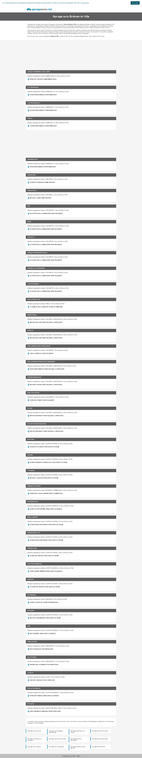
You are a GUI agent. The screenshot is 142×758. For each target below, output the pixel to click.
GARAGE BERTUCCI (33, 532)
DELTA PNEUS (32, 657)
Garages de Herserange (100, 738)
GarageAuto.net (31, 24)
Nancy (90, 36)
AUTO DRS (30, 439)
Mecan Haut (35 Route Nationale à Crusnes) (78, 27)
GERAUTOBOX (32, 315)
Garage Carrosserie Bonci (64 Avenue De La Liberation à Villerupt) (43, 32)
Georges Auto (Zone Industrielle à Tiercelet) (57, 27)
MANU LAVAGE (32, 641)
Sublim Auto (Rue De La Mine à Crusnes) (100, 27)
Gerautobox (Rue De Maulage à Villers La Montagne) (76, 33)
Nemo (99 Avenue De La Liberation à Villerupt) (75, 30)
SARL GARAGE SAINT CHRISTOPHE (38, 346)
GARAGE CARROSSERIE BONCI (37, 252)
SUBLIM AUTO (32, 190)
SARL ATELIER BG (33, 392)
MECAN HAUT (31, 175)
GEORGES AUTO (32, 159)
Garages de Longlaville (56, 746)
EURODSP (30, 579)
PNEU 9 (29, 118)
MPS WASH (30, 610)
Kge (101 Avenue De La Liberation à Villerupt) (52, 30)
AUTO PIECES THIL (33, 299)
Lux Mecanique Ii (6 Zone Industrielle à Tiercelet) (101, 26)
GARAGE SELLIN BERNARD (36, 268)
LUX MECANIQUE (32, 87)
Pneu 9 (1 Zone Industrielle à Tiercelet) (36, 27)
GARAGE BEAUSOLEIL (34, 377)
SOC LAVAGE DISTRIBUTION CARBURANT (41, 361)
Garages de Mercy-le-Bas (57, 738)
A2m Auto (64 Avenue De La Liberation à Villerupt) (99, 30)
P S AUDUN (30, 470)
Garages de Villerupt (34, 731)
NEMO (29, 221)
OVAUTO (30, 330)
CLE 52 (29, 408)
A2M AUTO (30, 237)
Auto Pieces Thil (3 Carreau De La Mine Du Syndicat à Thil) (47, 33)
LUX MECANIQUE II (33, 103)
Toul (99, 36)
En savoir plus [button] (85, 3)
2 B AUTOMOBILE (33, 284)
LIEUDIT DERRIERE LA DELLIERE (38, 71)
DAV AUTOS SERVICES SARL (36, 424)
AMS (28, 626)
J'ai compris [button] (135, 3)
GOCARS (30, 455)
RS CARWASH (31, 595)
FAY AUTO (30, 704)
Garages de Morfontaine (100, 731)
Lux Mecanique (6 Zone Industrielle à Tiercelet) (77, 26)
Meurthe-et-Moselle (90, 24)
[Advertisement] (71, 53)
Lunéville (94, 36)
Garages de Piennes (98, 746)
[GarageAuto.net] (39, 9)
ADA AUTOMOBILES (33, 688)
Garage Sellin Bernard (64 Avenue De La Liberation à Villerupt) (75, 32)
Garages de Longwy (34, 746)
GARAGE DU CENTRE (34, 486)
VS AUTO (30, 672)
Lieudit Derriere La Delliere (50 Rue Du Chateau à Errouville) (50, 26)
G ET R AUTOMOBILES (34, 564)
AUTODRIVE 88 (32, 501)
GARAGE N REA (32, 548)
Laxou (102, 36)
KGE (28, 206)
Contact (78, 756)
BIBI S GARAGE (32, 517)
